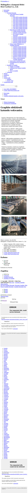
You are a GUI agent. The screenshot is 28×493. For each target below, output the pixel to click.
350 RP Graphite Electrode (19, 49)
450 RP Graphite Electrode (19, 52)
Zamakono (6, 75)
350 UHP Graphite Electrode (20, 18)
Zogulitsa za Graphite (12, 65)
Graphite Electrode (11, 13)
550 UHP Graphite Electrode (20, 24)
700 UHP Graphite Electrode (20, 28)
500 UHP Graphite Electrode (20, 22)
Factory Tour (10, 80)
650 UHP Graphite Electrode (20, 27)
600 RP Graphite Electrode (19, 56)
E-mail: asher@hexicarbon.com (11, 90)
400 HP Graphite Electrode (19, 37)
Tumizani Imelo (4, 296)
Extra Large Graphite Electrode (17, 61)
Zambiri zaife (7, 78)
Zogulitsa (6, 11)
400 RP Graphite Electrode (19, 51)
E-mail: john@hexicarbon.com (11, 254)
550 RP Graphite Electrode (19, 55)
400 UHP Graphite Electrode (20, 20)
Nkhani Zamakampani (9, 102)
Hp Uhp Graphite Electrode (7, 285)
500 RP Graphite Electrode (19, 54)
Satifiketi (9, 79)
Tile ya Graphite (14, 70)
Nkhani (5, 73)
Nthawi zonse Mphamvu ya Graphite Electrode (17, 44)
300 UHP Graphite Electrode (20, 17)
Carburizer (9, 72)
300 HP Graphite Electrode (19, 32)
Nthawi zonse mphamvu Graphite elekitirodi (19, 58)
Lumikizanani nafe (8, 82)
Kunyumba (6, 10)
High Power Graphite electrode (17, 30)
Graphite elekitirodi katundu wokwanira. (14, 96)
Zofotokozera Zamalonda (10, 103)
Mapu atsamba (4, 284)
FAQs (5, 76)
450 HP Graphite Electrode (19, 38)
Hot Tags (12, 282)
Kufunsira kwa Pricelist (6, 267)
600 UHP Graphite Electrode (20, 25)
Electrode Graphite (19, 285)
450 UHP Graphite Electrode (20, 21)
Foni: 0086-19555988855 (10, 89)
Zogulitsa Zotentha (19, 282)
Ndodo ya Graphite (14, 66)
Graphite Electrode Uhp (20, 286)
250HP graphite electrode (19, 31)
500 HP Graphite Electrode (19, 39)
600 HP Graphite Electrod (19, 42)
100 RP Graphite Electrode (19, 46)
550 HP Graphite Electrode (19, 41)
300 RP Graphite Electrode (19, 48)
